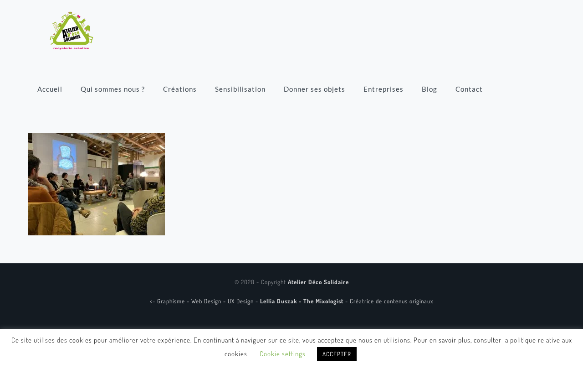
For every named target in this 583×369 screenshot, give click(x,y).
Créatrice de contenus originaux (391, 301)
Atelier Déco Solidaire (318, 282)
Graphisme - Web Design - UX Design (206, 301)
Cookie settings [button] (283, 353)
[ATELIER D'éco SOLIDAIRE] (71, 29)
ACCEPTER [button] (336, 354)
